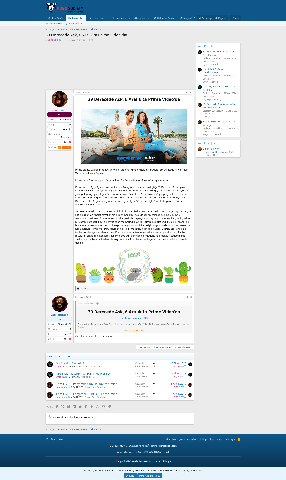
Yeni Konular (206, 46)
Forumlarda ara (75, 23)
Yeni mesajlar (55, 23)
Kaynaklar (121, 18)
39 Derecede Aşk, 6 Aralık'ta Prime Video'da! (219, 105)
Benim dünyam (211, 148)
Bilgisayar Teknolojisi (213, 99)
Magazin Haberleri (212, 134)
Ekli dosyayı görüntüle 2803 (134, 317)
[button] (107, 18)
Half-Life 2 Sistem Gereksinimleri (213, 70)
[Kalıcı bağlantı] (76, 105)
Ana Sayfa (57, 18)
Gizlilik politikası (206, 439)
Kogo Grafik (190, 18)
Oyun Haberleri (210, 64)
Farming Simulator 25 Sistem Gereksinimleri (219, 53)
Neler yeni (98, 18)
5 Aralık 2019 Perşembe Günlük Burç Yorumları (86, 384)
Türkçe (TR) (58, 439)
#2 (191, 297)
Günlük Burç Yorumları (95, 387)
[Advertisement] (119, 66)
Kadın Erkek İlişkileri (92, 366)
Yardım (219, 439)
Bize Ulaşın (171, 439)
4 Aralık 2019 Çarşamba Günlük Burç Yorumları (86, 394)
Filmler (206, 116)
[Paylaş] (187, 92)
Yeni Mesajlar (206, 143)
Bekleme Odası (165, 18)
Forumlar (78, 18)
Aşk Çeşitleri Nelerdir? (69, 363)
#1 (191, 92)
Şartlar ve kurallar (187, 439)
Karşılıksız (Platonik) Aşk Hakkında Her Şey (83, 373)
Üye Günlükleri (210, 154)
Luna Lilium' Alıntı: (86, 303)
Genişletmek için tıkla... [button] (134, 330)
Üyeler (142, 18)
